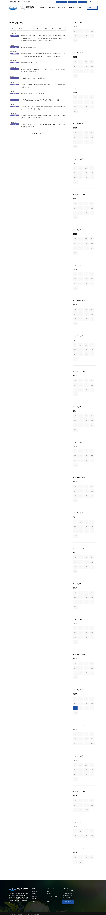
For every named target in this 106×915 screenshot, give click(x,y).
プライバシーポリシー (52, 896)
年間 (75, 40)
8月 (75, 31)
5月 (92, 31)
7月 (81, 31)
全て (13, 29)
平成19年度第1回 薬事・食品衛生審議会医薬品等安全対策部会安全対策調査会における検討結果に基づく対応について (43, 108)
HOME (33, 888)
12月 (75, 62)
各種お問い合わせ (68, 902)
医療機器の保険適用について (29, 47)
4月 (75, 36)
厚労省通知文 (36, 29)
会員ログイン (61, 2)
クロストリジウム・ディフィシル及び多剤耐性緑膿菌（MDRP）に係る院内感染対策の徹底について (43, 125)
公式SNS (49, 893)
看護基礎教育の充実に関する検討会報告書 (33, 78)
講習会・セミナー (23, 29)
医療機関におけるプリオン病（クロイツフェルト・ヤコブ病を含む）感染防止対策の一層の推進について (43, 70)
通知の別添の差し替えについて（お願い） (33, 93)
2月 (86, 36)
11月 (80, 62)
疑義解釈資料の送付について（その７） (32, 63)
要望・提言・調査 (49, 29)
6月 (86, 31)
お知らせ (61, 29)
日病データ (50, 891)
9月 (91, 62)
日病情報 (34, 899)
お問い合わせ (92, 8)
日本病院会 (34, 891)
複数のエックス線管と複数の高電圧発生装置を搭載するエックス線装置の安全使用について (43, 86)
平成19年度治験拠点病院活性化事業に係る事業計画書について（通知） (41, 100)
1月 (92, 36)
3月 (81, 36)
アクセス (72, 2)
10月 (86, 62)
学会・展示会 (35, 896)
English (82, 2)
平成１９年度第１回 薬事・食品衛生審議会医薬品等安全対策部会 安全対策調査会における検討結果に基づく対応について (43, 117)
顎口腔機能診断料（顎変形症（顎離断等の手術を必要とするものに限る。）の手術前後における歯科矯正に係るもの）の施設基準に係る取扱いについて (43, 55)
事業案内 (34, 893)
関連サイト (34, 901)
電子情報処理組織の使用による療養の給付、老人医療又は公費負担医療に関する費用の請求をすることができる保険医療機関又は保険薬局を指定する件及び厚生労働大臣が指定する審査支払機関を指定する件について (43, 38)
